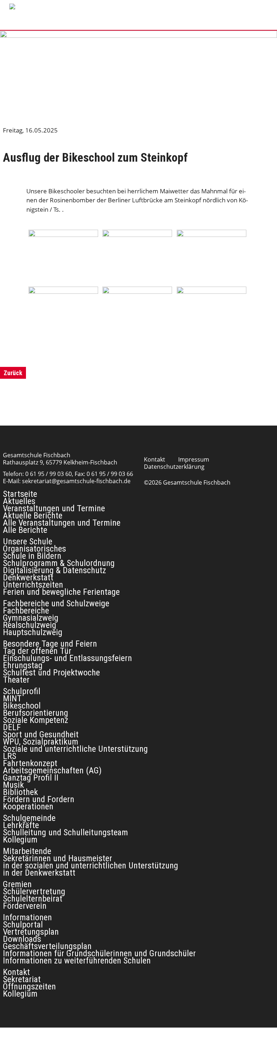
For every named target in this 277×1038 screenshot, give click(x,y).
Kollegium (20, 840)
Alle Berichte (25, 530)
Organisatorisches (34, 549)
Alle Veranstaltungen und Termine (61, 523)
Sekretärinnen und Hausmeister (57, 858)
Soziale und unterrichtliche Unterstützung (75, 749)
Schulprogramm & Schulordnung (59, 563)
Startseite (20, 494)
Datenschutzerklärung (174, 467)
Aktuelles (19, 501)
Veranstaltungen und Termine (54, 508)
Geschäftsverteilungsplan (47, 946)
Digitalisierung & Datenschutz (54, 570)
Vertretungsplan (31, 932)
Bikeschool (22, 706)
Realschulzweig (29, 625)
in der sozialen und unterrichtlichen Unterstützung (90, 865)
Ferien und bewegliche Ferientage (61, 592)
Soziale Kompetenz (35, 720)
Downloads (22, 939)
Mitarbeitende (27, 851)
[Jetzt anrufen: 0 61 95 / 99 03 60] (129, 5)
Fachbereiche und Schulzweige (56, 603)
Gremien (17, 884)
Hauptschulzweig (32, 632)
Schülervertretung (34, 891)
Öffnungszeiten (29, 986)
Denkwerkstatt (28, 577)
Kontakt (154, 459)
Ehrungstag (23, 665)
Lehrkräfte (21, 825)
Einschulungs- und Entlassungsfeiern (67, 658)
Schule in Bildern (32, 556)
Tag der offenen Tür (37, 651)
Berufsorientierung (35, 713)
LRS (9, 756)
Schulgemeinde (29, 818)
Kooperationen (28, 806)
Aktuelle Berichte (32, 516)
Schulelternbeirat (32, 899)
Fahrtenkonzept (30, 763)
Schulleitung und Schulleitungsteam (65, 832)
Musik (13, 785)
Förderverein (25, 906)
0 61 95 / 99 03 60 (48, 474)
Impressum (193, 459)
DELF (12, 727)
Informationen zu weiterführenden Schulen (77, 961)
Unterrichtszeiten (33, 585)
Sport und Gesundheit (41, 734)
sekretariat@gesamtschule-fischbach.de (76, 481)
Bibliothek (20, 792)
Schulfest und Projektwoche (51, 673)
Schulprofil (21, 691)
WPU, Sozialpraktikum (40, 742)
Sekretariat (22, 979)
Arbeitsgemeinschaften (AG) (52, 770)
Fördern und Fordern (38, 799)
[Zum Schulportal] (167, 5)
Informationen (27, 917)
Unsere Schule (27, 541)
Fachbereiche (26, 611)
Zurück (13, 373)
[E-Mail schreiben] (142, 5)
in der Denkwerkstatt (39, 873)
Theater (16, 680)
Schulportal (23, 925)
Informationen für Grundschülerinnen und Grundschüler (99, 953)
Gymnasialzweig (30, 618)
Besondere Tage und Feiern (50, 644)
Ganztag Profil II (30, 778)
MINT (12, 698)
